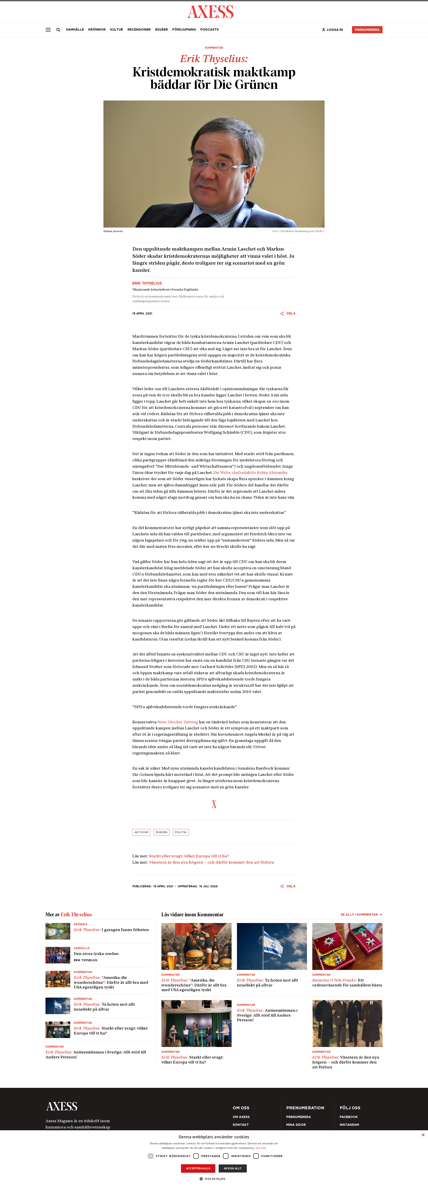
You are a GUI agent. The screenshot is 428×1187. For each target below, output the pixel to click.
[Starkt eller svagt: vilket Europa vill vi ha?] (98, 1030)
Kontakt (241, 1124)
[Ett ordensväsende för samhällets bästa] (347, 958)
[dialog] (214, 1158)
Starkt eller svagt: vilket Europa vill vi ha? (189, 856)
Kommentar (214, 47)
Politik (181, 832)
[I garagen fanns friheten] (98, 933)
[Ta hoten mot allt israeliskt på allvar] (98, 1006)
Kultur (116, 29)
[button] (214, 1179)
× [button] (423, 1135)
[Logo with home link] (112, 1106)
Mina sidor (296, 1124)
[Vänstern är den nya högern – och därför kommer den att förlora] (347, 1035)
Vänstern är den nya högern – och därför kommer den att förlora (211, 863)
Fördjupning (184, 29)
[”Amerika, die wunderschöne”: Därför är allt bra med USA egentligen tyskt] (98, 980)
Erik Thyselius (147, 283)
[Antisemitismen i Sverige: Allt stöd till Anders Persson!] (98, 1051)
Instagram (349, 1124)
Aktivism (141, 832)
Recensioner (139, 29)
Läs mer (261, 1148)
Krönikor (97, 29)
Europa (161, 832)
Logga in (335, 29)
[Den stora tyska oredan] (98, 955)
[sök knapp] (58, 30)
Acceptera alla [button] (198, 1168)
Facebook (349, 1117)
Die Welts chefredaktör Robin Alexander (250, 473)
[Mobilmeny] (48, 29)
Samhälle (75, 29)
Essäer (161, 29)
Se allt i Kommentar (359, 914)
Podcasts (209, 29)
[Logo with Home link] (210, 11)
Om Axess (241, 1117)
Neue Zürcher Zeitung (177, 722)
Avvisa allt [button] (232, 1168)
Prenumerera (367, 29)
